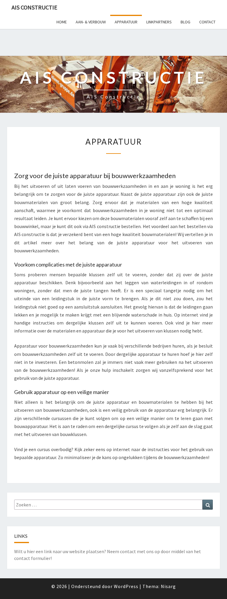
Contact (207, 22)
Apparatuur (126, 22)
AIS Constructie (34, 7)
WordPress (126, 586)
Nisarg (168, 586)
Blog (185, 22)
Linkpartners (159, 22)
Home (61, 22)
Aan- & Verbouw (91, 22)
